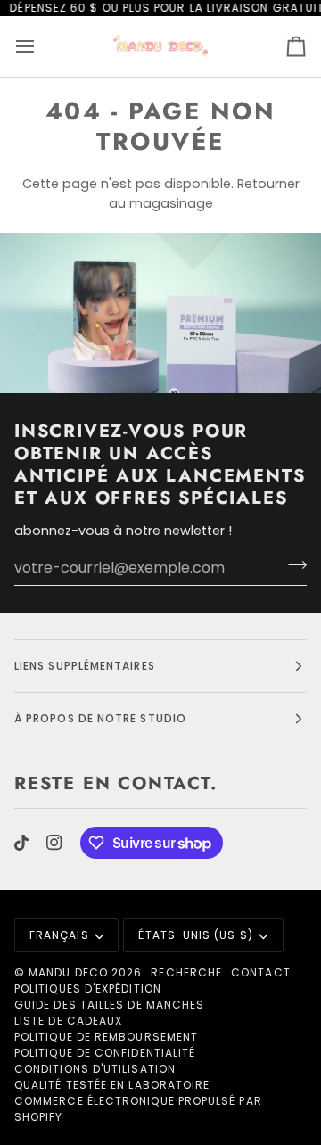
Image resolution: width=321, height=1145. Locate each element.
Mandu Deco (68, 972)
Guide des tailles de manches (109, 1004)
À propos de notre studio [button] (100, 718)
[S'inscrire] (292, 565)
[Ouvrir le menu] (41, 46)
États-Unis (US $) (195, 935)
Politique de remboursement (106, 1036)
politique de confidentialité (104, 1052)
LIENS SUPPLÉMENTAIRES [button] (84, 665)
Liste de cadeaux (68, 1020)
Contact (261, 972)
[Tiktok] (21, 843)
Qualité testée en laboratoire (112, 1084)
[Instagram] (54, 843)
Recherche (186, 972)
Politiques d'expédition (87, 988)
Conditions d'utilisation (95, 1068)
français (59, 935)
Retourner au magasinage (204, 193)
